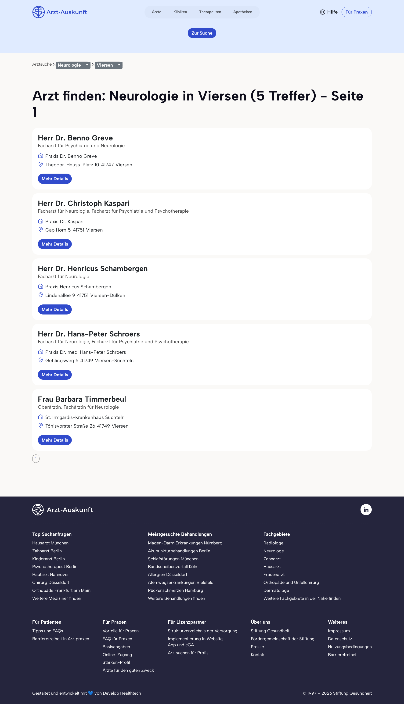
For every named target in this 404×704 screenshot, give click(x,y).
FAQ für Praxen (117, 638)
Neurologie (69, 65)
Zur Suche (202, 33)
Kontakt (258, 654)
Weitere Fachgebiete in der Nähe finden (302, 598)
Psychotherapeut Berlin (54, 566)
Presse (257, 646)
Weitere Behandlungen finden (176, 598)
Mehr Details (55, 178)
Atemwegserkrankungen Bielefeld (180, 582)
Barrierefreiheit (343, 654)
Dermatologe (276, 590)
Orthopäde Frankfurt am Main (61, 590)
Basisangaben (116, 646)
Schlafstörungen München (173, 558)
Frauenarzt (274, 574)
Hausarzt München (50, 543)
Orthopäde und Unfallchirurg (291, 582)
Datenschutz (340, 638)
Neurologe (273, 551)
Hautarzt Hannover (50, 574)
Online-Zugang (117, 654)
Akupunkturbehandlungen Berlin (179, 551)
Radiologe (273, 543)
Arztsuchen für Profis (188, 652)
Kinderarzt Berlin (48, 558)
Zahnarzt (272, 558)
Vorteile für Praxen (121, 630)
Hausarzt (272, 566)
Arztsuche (42, 64)
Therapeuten (210, 12)
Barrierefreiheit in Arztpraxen (60, 638)
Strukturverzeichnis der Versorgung (202, 630)
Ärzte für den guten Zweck (128, 670)
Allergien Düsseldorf (167, 574)
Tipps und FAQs (47, 630)
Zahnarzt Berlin (47, 551)
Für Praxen (357, 12)
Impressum (339, 630)
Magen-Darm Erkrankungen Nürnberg (185, 543)
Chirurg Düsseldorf (50, 582)
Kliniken (180, 12)
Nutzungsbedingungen (350, 646)
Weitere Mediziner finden (56, 598)
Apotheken (242, 12)
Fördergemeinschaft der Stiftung (282, 638)
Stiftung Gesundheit (270, 630)
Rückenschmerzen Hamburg (175, 590)
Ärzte (156, 12)
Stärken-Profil (116, 662)
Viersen (105, 65)
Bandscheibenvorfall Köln (172, 566)
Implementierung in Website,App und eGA (196, 641)
